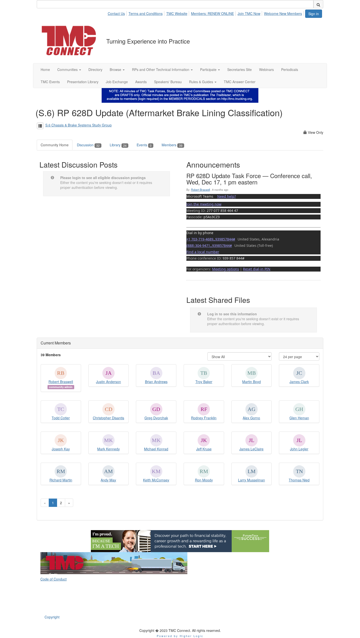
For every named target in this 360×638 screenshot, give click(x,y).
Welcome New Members (283, 13)
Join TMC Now (249, 13)
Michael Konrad (156, 448)
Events (144, 144)
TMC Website (176, 13)
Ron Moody (204, 480)
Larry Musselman (251, 480)
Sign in (313, 13)
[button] (69, 69)
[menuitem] (117, 13)
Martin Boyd (251, 381)
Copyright (52, 617)
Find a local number (202, 252)
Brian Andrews (156, 381)
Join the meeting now (203, 204)
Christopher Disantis (108, 417)
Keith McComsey (156, 480)
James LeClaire (251, 448)
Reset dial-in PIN (256, 269)
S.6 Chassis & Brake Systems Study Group (78, 125)
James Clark (299, 381)
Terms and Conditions (146, 13)
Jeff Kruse (204, 448)
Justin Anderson (108, 381)
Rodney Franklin (203, 417)
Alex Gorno (251, 417)
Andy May (108, 480)
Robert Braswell (200, 190)
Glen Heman (299, 417)
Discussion (88, 144)
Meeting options (225, 269)
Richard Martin (60, 480)
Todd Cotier (61, 417)
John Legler (299, 448)
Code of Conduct (53, 579)
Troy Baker (203, 381)
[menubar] (206, 13)
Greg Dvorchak (156, 417)
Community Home (55, 144)
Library (118, 144)
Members (172, 144)
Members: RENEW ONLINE (212, 13)
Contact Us (116, 13)
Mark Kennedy (108, 448)
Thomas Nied (299, 480)
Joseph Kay (61, 448)
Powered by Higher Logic (180, 636)
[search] (318, 4)
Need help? (226, 196)
